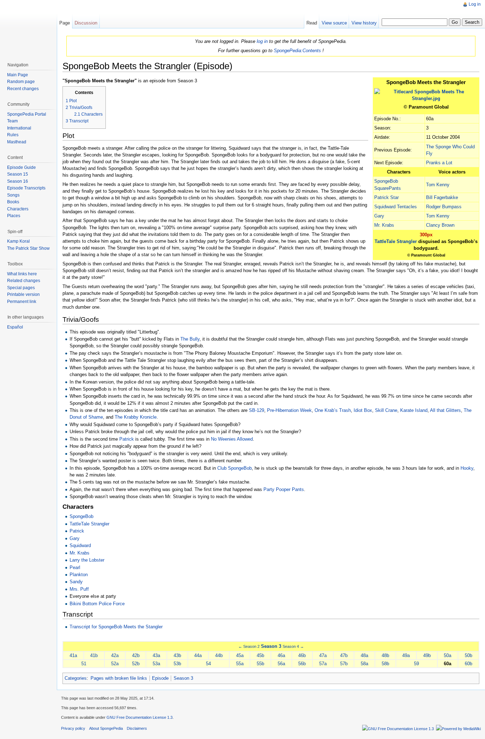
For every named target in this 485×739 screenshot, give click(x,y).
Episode (160, 678)
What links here (22, 273)
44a (198, 655)
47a (323, 655)
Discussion (86, 23)
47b (344, 655)
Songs (13, 195)
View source (334, 23)
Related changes (23, 280)
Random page (21, 81)
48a (364, 655)
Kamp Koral (18, 241)
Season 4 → (293, 646)
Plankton (79, 574)
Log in (475, 4)
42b (136, 655)
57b (344, 663)
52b (136, 663)
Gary (379, 216)
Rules (12, 134)
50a (447, 655)
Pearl (75, 567)
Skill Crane (386, 410)
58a (364, 663)
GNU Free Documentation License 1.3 (140, 717)
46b (302, 655)
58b (385, 663)
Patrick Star (386, 197)
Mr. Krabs (384, 225)
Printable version (23, 294)
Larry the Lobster (87, 560)
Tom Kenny (437, 184)
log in (262, 41)
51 (83, 663)
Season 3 (271, 646)
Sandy (76, 581)
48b (385, 655)
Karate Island (413, 410)
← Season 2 (249, 646)
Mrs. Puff (79, 589)
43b (177, 655)
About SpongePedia (106, 728)
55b (260, 663)
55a (240, 663)
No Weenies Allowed (232, 439)
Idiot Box (363, 410)
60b (468, 663)
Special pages (21, 287)
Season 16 (17, 181)
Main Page (17, 74)
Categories (76, 678)
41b (94, 655)
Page (64, 23)
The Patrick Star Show (28, 248)
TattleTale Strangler (396, 241)
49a (406, 655)
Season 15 (17, 174)
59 (416, 663)
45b (260, 655)
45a (240, 655)
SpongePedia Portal (26, 114)
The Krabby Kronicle (136, 417)
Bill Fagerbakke (442, 197)
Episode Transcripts (26, 188)
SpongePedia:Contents (297, 50)
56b (302, 663)
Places (13, 215)
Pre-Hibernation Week (289, 410)
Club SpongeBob (234, 468)
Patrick (126, 439)
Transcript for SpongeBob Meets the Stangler (116, 626)
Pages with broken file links (119, 678)
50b (468, 655)
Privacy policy (73, 728)
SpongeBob (81, 516)
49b (427, 655)
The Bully (190, 339)
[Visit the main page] (28, 28)
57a (323, 663)
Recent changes (23, 88)
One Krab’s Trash (333, 410)
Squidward (80, 545)
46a (281, 655)
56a (281, 663)
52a (115, 663)
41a (73, 655)
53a (156, 663)
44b (219, 655)
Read (311, 23)
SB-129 (256, 410)
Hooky (467, 468)
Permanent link (21, 301)
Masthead (16, 141)
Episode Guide (21, 167)
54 (208, 663)
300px (426, 234)
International (19, 128)
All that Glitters (445, 410)
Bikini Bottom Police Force (97, 603)
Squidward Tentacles (395, 206)
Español (15, 327)
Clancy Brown (440, 225)
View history (364, 23)
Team (12, 120)
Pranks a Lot (439, 162)
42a (115, 655)
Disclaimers (137, 728)
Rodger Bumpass (444, 206)
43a (156, 655)
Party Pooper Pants (283, 489)
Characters (17, 208)
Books (13, 201)
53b (177, 663)
